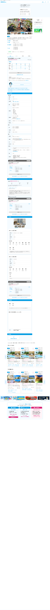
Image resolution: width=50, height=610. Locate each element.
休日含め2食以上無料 (29, 389)
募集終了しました (20, 72)
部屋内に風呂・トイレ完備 (14, 88)
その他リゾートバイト (13, 372)
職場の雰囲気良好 (27, 89)
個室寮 (9, 88)
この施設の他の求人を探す (19, 74)
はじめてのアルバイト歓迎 (24, 88)
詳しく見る (30, 59)
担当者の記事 (22, 84)
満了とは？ (20, 138)
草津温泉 (42, 371)
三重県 (11, 371)
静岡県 (25, 371)
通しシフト (19, 88)
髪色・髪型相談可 (10, 89)
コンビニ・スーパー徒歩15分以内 (17, 89)
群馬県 (39, 371)
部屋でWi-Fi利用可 (17, 364)
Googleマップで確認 (16, 330)
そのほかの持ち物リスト (15, 151)
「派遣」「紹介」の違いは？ (16, 101)
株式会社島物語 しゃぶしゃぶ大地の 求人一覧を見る (19, 176)
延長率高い (23, 89)
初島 (27, 371)
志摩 (13, 371)
